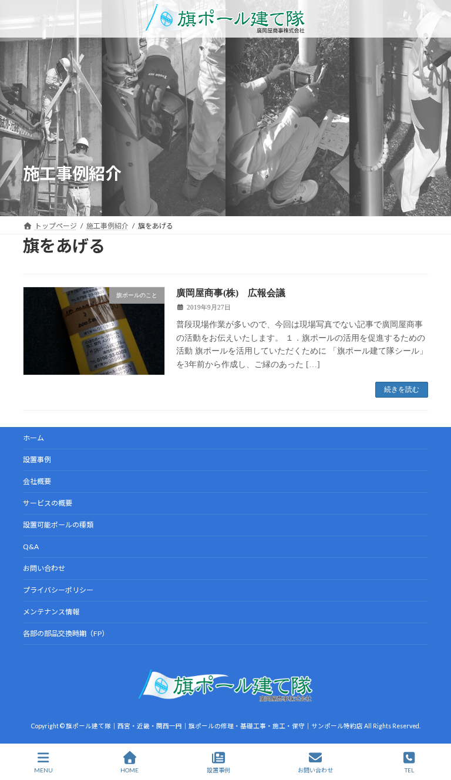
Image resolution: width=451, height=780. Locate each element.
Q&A (31, 546)
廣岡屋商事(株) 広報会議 (230, 293)
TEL (409, 770)
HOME (129, 770)
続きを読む (401, 389)
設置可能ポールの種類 (58, 524)
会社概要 (37, 481)
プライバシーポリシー (58, 590)
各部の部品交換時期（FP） (66, 633)
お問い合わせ (44, 568)
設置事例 (37, 459)
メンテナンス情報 (51, 611)
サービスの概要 (47, 503)
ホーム (33, 437)
